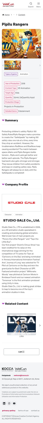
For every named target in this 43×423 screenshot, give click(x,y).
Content (21, 15)
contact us (35, 410)
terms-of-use (23, 410)
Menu (38, 7)
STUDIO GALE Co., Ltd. (21, 220)
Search (31, 7)
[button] (39, 325)
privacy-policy (8, 410)
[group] (12, 65)
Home (7, 15)
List (20, 352)
